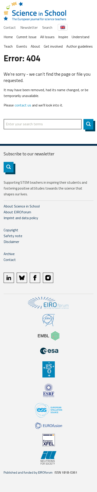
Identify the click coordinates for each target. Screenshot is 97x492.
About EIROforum (17, 212)
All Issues (47, 37)
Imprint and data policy (21, 218)
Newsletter (29, 27)
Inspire (63, 37)
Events (21, 46)
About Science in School (22, 206)
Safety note (13, 235)
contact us (23, 105)
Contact (10, 27)
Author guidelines (79, 46)
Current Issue (26, 37)
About (35, 46)
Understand (80, 37)
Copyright (11, 230)
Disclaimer (11, 241)
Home (8, 37)
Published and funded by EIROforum (28, 472)
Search (47, 27)
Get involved (53, 46)
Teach (8, 46)
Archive (9, 253)
